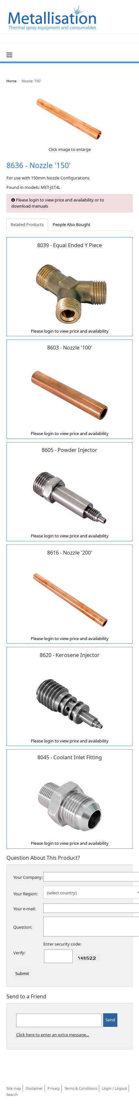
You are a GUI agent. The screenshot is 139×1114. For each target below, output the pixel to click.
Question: (22, 927)
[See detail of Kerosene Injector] (69, 703)
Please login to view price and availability (70, 331)
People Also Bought (72, 224)
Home (11, 80)
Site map (13, 1088)
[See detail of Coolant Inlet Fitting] (69, 805)
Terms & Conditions (80, 1088)
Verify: (19, 953)
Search (12, 1094)
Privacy (54, 1088)
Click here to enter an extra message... (52, 1035)
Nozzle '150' (31, 80)
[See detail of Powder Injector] (69, 497)
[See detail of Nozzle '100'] (69, 395)
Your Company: (28, 877)
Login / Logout (114, 1088)
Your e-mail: (24, 909)
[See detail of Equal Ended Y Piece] (69, 293)
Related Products (27, 224)
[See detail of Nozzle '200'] (69, 600)
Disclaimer (34, 1088)
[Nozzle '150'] (69, 118)
